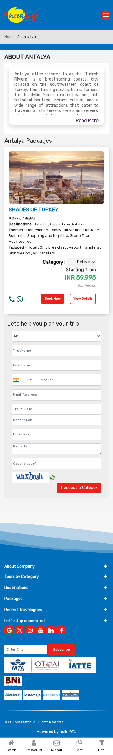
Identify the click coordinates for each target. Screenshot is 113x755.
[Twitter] (19, 630)
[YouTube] (40, 630)
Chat (79, 750)
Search (11, 750)
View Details (82, 299)
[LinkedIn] (51, 630)
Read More (87, 120)
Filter (101, 750)
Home (9, 36)
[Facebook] (61, 630)
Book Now (53, 299)
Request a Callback (79, 487)
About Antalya (27, 56)
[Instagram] (30, 630)
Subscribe (61, 649)
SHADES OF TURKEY (34, 209)
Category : (54, 262)
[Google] (9, 630)
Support (56, 750)
